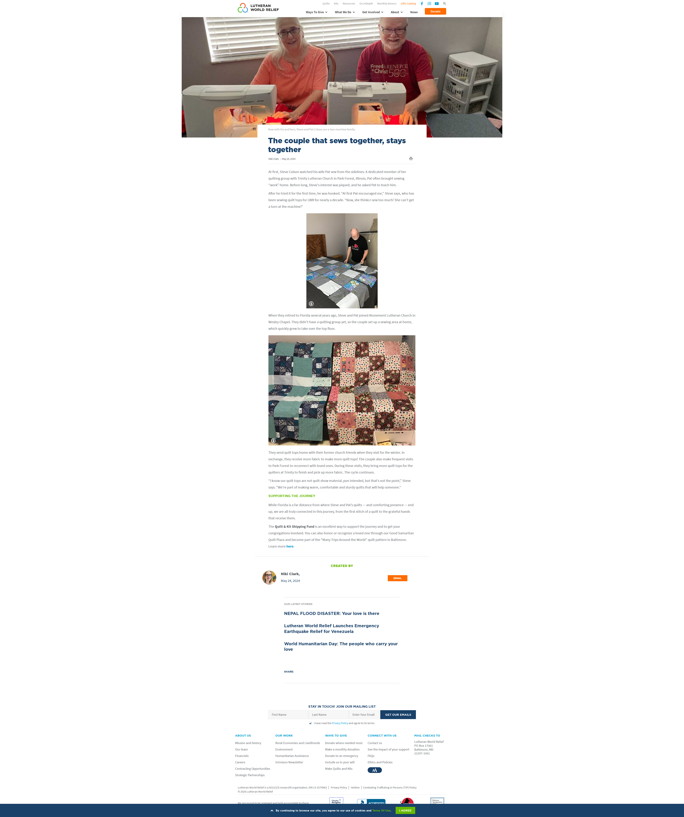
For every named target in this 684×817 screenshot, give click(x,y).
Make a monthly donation (342, 749)
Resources (349, 3)
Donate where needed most (343, 743)
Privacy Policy (340, 723)
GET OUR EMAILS (398, 714)
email (397, 578)
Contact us (375, 743)
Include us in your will (340, 762)
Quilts (326, 3)
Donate (436, 11)
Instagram (429, 3)
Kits (336, 3)
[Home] (258, 8)
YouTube (437, 3)
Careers (240, 762)
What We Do (343, 12)
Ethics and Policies (380, 762)
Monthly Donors (387, 3)
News (414, 12)
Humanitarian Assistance (292, 756)
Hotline (355, 787)
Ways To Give (315, 12)
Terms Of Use (381, 810)
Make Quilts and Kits (339, 769)
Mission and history (248, 743)
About (395, 12)
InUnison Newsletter (289, 762)
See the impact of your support (388, 749)
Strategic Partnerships (250, 775)
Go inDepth (366, 3)
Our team (241, 749)
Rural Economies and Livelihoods (297, 743)
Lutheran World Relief (251, 787)
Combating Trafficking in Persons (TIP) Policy (389, 787)
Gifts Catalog (408, 3)
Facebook (422, 4)
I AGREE (405, 810)
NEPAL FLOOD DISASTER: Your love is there (331, 613)
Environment (284, 749)
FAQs (371, 756)
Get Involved (371, 12)
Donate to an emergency (341, 756)
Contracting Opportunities (252, 769)
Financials (242, 756)
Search (444, 4)
